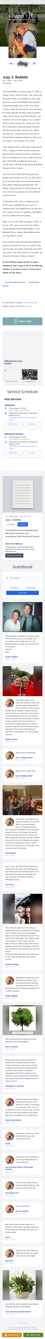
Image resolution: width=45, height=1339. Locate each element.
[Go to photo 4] (23, 694)
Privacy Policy (16, 1329)
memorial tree (29, 302)
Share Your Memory (14, 555)
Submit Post (22, 593)
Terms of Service (28, 1329)
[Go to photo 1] (21, 630)
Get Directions (13, 424)
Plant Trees (31, 424)
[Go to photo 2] (22, 630)
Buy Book (22, 524)
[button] (22, 617)
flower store (27, 306)
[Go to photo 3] (23, 630)
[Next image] (40, 617)
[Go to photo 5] (25, 694)
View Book (10, 524)
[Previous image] (4, 617)
